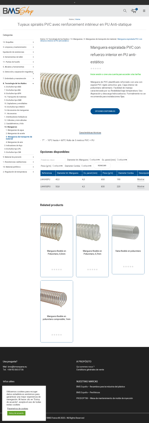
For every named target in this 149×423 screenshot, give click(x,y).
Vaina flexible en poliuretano (128, 251)
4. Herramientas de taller (13, 57)
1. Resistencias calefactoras (14, 162)
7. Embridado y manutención (14, 78)
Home (71, 19)
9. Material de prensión (12, 157)
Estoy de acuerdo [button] (16, 413)
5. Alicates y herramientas (13, 67)
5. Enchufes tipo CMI (12, 152)
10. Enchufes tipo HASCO (14, 107)
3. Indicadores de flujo (13, 145)
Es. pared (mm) (109, 159)
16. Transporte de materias (15, 97)
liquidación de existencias (13, 52)
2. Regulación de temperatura (15, 172)
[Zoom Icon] (62, 86)
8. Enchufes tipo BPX (12, 93)
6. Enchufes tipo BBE (12, 87)
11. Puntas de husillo (11, 62)
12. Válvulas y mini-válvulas (15, 120)
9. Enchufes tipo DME (13, 100)
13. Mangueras (76, 39)
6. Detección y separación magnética (18, 72)
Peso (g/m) (46, 166)
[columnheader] (48, 173)
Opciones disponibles (105, 111)
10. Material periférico (12, 167)
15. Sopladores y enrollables (15, 103)
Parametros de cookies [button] (17, 408)
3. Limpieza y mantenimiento (14, 47)
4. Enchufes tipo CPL (12, 149)
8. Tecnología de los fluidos (58, 39)
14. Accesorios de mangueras (16, 110)
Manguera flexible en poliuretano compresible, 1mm (56, 318)
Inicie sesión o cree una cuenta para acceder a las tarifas (116, 74)
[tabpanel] (62, 86)
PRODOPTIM (82, 398)
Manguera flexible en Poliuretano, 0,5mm (56, 252)
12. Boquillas (8, 42)
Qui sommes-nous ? (85, 366)
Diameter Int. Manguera (77, 159)
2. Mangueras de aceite (15, 133)
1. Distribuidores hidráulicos (15, 117)
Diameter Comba (72, 166)
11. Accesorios (10, 113)
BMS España (82, 386)
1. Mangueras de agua (15, 130)
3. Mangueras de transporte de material (100, 39)
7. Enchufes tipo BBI (12, 90)
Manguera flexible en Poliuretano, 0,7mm (92, 252)
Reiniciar (102, 165)
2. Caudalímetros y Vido (14, 123)
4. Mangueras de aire (14, 142)
